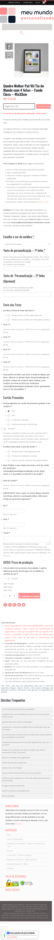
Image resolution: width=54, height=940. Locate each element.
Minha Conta (44, 202)
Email (24, 605)
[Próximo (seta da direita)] (3, 929)
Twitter (10, 605)
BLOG (38, 2)
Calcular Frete (43, 106)
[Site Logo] (27, 15)
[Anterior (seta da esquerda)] (1, 929)
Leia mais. (19, 824)
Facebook (5, 605)
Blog (9, 835)
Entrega (10, 851)
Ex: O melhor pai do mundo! (14, 264)
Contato (10, 868)
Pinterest (19, 605)
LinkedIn (14, 605)
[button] (27, 27)
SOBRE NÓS (27, 2)
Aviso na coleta (10, 937)
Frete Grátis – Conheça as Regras (19, 855)
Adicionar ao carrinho (30, 596)
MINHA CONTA (14, 2)
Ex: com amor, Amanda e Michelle (16, 290)
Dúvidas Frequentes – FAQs (17, 864)
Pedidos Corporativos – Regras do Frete (22, 860)
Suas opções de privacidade (22, 933)
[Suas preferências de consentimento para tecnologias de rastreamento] (4, 935)
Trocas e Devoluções (15, 839)
